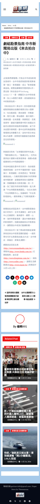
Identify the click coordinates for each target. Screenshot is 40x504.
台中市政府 (17, 62)
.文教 (6, 38)
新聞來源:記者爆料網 (19, 389)
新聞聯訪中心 (12, 378)
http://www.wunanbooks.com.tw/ (18, 248)
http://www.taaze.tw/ (19, 265)
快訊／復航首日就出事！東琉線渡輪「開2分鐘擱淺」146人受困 (19, 455)
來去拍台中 (7, 62)
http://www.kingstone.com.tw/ (17, 258)
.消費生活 (14, 38)
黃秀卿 (5, 68)
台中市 (30, 38)
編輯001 (13, 59)
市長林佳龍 (27, 62)
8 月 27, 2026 (26, 378)
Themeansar (23, 489)
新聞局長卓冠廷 (19, 65)
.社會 (22, 38)
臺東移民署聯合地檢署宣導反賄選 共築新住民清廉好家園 (19, 372)
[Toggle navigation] (5, 9)
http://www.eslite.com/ (14, 261)
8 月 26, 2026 (26, 420)
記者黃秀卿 (30, 65)
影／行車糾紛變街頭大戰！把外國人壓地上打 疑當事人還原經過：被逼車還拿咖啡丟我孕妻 (19, 415)
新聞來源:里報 (20, 347)
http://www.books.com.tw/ (21, 251)
